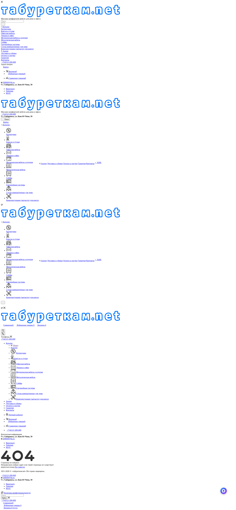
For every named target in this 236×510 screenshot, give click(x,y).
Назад (15, 345)
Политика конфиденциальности (17, 493)
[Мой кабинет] (2, 306)
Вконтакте (10, 89)
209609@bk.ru (9, 82)
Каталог (14, 348)
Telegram (9, 91)
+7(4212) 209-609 (9, 62)
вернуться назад (7, 467)
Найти (4, 498)
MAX (8, 93)
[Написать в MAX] (223, 491)
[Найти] (3, 24)
